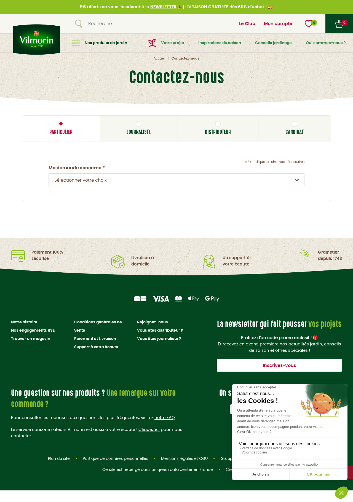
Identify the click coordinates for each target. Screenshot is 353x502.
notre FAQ (164, 418)
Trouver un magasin (30, 339)
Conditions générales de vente (98, 326)
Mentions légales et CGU (184, 459)
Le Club (247, 24)
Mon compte (278, 24)
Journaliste (139, 132)
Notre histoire (24, 322)
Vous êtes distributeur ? (160, 330)
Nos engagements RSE (33, 330)
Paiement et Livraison (95, 339)
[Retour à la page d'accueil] (35, 39)
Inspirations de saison (219, 43)
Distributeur (218, 132)
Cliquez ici (149, 430)
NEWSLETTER (163, 7)
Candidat (294, 132)
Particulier (61, 132)
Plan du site (59, 459)
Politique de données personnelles (115, 459)
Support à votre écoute (96, 347)
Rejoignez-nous (152, 322)
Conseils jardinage (273, 43)
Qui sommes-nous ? (326, 43)
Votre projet (172, 43)
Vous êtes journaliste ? (159, 339)
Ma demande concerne (77, 168)
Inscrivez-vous (279, 365)
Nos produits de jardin (106, 43)
